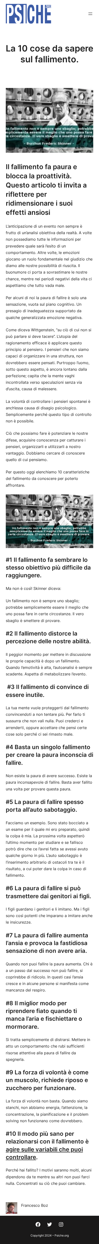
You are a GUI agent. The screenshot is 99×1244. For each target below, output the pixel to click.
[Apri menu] (90, 14)
